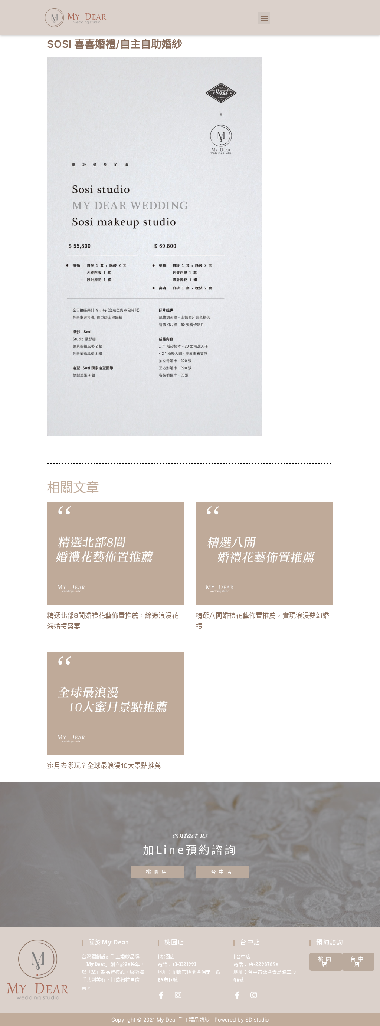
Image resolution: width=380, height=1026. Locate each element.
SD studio (257, 1019)
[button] (264, 18)
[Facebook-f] (161, 995)
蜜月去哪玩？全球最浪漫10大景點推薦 (104, 766)
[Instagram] (178, 995)
